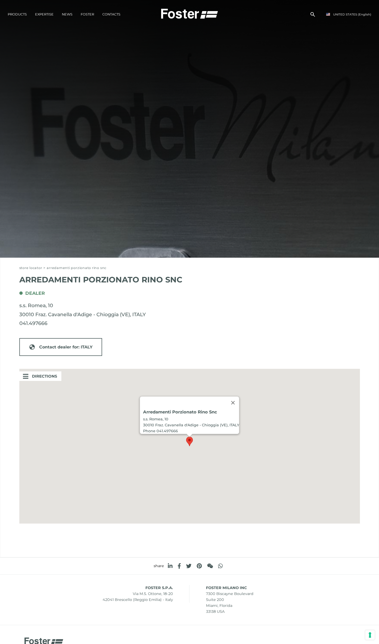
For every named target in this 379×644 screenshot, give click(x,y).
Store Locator (30, 268)
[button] (189, 441)
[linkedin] (170, 566)
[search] (313, 14)
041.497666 (33, 323)
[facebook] (179, 566)
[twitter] (189, 566)
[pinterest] (199, 566)
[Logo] (189, 13)
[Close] (233, 402)
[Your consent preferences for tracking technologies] (370, 635)
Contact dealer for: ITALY (66, 347)
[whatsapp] (220, 566)
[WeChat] (210, 566)
